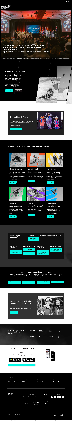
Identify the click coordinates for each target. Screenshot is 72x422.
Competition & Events (26, 396)
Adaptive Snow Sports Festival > (29, 253)
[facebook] (52, 397)
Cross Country (45, 401)
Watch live (26, 403)
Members (36, 420)
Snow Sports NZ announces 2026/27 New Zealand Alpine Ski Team (38, 58)
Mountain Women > (29, 249)
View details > (12, 182)
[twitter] (63, 397)
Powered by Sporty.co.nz (15, 420)
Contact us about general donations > (15, 282)
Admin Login (57, 420)
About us (26, 401)
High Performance (36, 402)
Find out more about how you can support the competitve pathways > (42, 252)
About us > (9, 90)
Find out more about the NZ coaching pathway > (56, 250)
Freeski (45, 403)
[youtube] (60, 397)
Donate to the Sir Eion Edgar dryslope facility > (43, 282)
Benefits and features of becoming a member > (15, 252)
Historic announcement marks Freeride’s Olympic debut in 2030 (51, 58)
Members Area (68, 2)
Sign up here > (14, 312)
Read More (5, 54)
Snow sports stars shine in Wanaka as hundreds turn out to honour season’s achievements (23, 47)
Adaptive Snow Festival (36, 397)
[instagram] (55, 397)
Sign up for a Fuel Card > (57, 281)
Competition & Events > (15, 129)
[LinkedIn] (58, 397)
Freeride (45, 405)
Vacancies (36, 404)
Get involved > (18, 90)
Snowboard (45, 407)
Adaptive (45, 396)
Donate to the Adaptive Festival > (29, 282)
